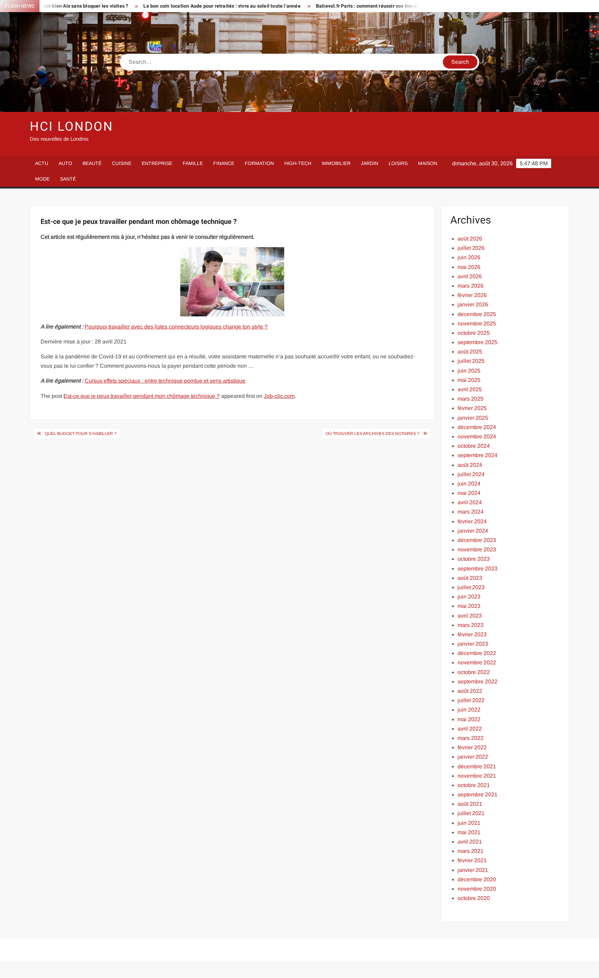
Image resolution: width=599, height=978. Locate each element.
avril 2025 (470, 389)
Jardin (369, 163)
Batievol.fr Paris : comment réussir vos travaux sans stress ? (346, 6)
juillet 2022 (471, 700)
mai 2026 (469, 267)
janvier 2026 (473, 304)
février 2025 (472, 408)
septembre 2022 (477, 681)
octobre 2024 (474, 446)
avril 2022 (470, 729)
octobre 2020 (474, 898)
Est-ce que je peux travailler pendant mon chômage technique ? (141, 396)
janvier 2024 (473, 531)
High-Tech (297, 163)
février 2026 (472, 295)
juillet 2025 (471, 361)
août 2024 (470, 465)
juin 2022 (469, 710)
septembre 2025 (477, 342)
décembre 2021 (477, 766)
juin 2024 (469, 484)
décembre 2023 (477, 540)
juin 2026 (469, 257)
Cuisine (121, 163)
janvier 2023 (473, 644)
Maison (427, 163)
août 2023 (470, 578)
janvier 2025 (473, 418)
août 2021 (470, 804)
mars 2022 (471, 738)
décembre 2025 (477, 314)
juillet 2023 (471, 587)
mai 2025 (469, 380)
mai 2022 (469, 719)
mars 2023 (471, 625)
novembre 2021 (477, 776)
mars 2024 (471, 512)
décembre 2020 (477, 879)
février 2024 (472, 521)
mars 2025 (471, 399)
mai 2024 (469, 493)
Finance (223, 163)
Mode (42, 179)
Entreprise (157, 163)
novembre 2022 (477, 662)
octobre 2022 (474, 672)
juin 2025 (469, 371)
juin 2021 (469, 823)
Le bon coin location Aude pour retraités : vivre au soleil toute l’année (184, 6)
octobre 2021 (474, 785)
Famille (193, 163)
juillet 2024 (471, 474)
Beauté (92, 163)
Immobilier (336, 163)
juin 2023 (469, 597)
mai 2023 (469, 606)
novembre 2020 (477, 889)
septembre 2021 (477, 794)
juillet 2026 (471, 248)
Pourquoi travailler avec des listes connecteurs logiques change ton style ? (176, 327)
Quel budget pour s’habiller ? (80, 433)
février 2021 (472, 860)
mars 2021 (471, 851)
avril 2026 (470, 276)
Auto (65, 163)
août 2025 (470, 352)
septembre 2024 (477, 455)
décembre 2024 (477, 427)
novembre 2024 (477, 436)
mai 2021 (469, 832)
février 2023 (472, 634)
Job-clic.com (279, 396)
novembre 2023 (477, 549)
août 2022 (470, 691)
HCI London (71, 126)
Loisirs (398, 163)
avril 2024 (470, 502)
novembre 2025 (477, 323)
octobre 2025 (474, 333)
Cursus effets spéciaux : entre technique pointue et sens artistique (165, 381)
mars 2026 (471, 286)
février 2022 (472, 747)
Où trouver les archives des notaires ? (372, 433)
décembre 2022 (477, 653)
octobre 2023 (474, 559)
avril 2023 (470, 616)
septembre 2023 (477, 568)
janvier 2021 (473, 870)
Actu (41, 163)
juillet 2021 (471, 813)
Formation (259, 163)
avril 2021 (470, 842)
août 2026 (470, 239)
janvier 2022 (473, 757)
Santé (68, 179)
